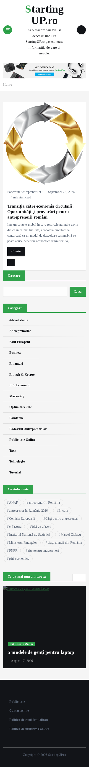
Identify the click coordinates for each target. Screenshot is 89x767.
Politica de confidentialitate (28, 720)
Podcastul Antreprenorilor (24, 192)
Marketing (16, 396)
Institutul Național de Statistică (29, 534)
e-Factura (15, 526)
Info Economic (19, 385)
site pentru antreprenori (43, 550)
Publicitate (17, 701)
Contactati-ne (19, 710)
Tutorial (15, 472)
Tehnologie (16, 461)
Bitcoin (63, 510)
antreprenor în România (44, 502)
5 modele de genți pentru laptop (41, 652)
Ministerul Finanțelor (23, 542)
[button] (75, 577)
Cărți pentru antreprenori (62, 518)
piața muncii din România (65, 542)
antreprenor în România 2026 (28, 510)
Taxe (12, 450)
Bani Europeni (19, 342)
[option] (44, 627)
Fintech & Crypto (22, 374)
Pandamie (16, 418)
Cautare (14, 275)
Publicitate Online (22, 439)
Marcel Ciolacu (71, 534)
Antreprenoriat (20, 331)
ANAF (13, 502)
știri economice (19, 558)
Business (15, 352)
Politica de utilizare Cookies (29, 729)
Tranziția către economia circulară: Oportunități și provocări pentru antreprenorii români (40, 211)
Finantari (16, 363)
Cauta (77, 291)
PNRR (13, 550)
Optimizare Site (20, 407)
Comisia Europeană (22, 518)
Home (7, 84)
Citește (16, 251)
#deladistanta (18, 320)
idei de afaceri (41, 526)
